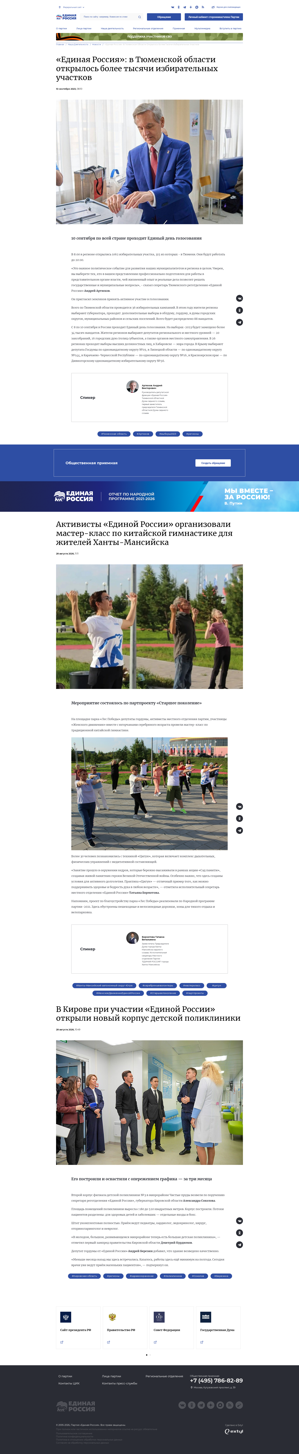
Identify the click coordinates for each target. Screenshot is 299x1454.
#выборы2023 (167, 434)
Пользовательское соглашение (74, 1433)
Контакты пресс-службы (119, 1383)
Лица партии (83, 28)
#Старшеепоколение (163, 993)
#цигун (216, 985)
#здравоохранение (142, 1276)
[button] (146, 1355)
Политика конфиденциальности (74, 1436)
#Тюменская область (114, 434)
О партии (61, 28)
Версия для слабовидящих (228, 7)
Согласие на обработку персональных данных (82, 1443)
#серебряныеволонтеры (158, 985)
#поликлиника (173, 1276)
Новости (96, 44)
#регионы (192, 434)
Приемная (179, 28)
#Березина (221, 1276)
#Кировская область (84, 1276)
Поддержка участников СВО (149, 36)
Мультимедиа (202, 28)
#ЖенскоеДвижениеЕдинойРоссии (118, 993)
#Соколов (198, 1276)
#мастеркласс (191, 985)
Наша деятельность (112, 28)
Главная (60, 44)
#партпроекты (195, 993)
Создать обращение (213, 463)
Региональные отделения (148, 28)
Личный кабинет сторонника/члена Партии (213, 17)
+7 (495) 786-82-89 (216, 1380)
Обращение (164, 17)
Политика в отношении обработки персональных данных (89, 1439)
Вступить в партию (230, 28)
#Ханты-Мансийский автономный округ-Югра (104, 985)
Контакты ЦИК (69, 1383)
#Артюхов (143, 434)
